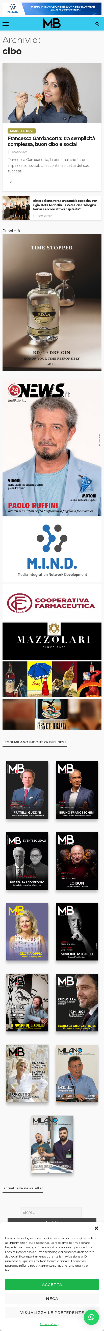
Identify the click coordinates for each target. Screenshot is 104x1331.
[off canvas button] (6, 24)
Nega (52, 1298)
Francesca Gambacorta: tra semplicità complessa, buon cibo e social (51, 141)
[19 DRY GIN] (52, 302)
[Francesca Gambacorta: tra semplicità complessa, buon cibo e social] (52, 93)
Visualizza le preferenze (52, 1312)
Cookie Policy (49, 1324)
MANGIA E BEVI (21, 131)
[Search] (97, 24)
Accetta (52, 1284)
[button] (96, 1228)
